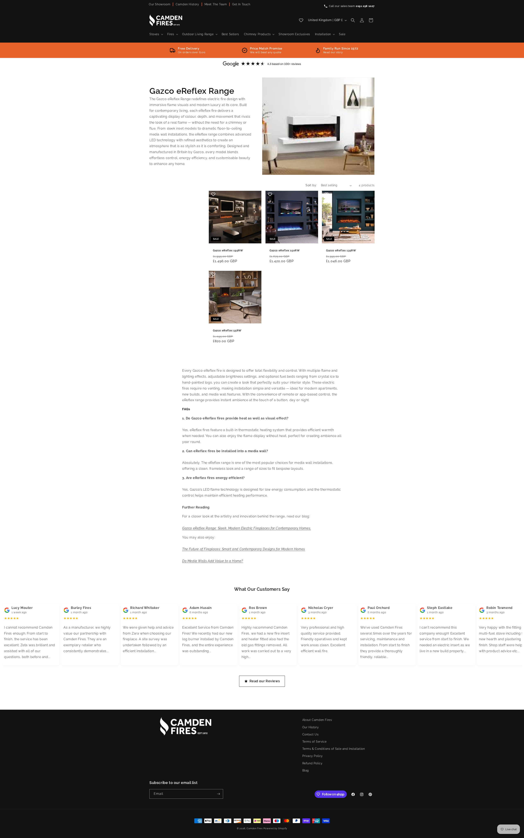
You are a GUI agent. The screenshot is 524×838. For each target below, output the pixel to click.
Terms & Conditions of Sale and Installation (333, 748)
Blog (305, 770)
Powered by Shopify (275, 828)
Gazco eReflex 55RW (227, 330)
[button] (156, 34)
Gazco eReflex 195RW (228, 250)
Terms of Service (314, 741)
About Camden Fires (317, 720)
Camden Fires (254, 828)
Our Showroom (159, 4)
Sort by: (311, 185)
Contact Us (310, 734)
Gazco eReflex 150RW (285, 250)
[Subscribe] (218, 794)
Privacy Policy (312, 756)
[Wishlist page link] (301, 20)
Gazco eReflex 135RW (341, 250)
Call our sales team (352, 6)
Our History (310, 727)
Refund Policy (312, 763)
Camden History (187, 4)
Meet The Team (215, 4)
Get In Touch (241, 4)
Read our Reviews (265, 681)
